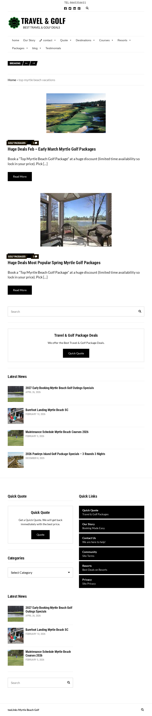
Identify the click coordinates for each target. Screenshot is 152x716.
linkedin (74, 8)
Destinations (83, 40)
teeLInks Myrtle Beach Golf (23, 709)
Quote (64, 40)
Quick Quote (76, 353)
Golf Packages (17, 142)
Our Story (29, 40)
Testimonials (53, 48)
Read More (20, 176)
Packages (18, 48)
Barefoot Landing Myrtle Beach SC (62, 61)
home (15, 40)
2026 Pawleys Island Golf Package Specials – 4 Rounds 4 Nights (78, 70)
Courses (104, 40)
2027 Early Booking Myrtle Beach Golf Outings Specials (101, 56)
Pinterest (79, 8)
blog (35, 48)
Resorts (122, 40)
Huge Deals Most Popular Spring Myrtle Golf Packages (54, 262)
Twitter (69, 8)
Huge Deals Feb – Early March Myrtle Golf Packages (52, 149)
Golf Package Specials (54, 56)
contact (47, 40)
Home (12, 80)
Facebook (65, 8)
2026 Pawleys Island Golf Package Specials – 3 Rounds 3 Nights (78, 65)
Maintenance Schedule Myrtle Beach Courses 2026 (112, 61)
